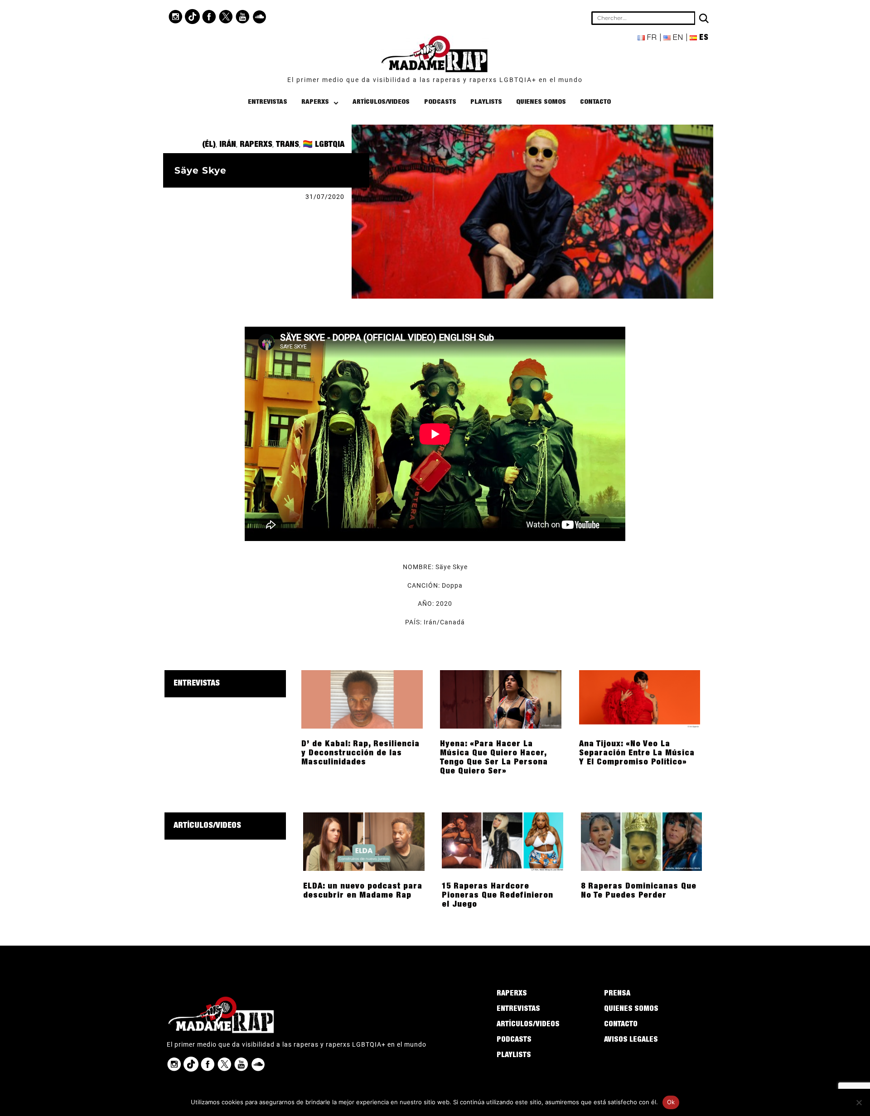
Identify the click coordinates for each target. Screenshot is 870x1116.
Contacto (595, 102)
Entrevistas (267, 102)
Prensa (617, 994)
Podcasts (440, 102)
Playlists (486, 102)
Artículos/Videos (381, 102)
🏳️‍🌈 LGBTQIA (323, 145)
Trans (287, 145)
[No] (858, 1102)
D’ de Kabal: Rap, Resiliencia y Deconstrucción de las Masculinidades (360, 753)
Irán (227, 145)
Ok (671, 1102)
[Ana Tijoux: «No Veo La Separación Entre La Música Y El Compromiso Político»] (640, 698)
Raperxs (315, 102)
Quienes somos (541, 102)
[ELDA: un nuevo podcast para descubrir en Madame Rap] (364, 841)
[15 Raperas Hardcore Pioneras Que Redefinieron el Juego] (502, 841)
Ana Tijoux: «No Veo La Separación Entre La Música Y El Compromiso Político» (637, 753)
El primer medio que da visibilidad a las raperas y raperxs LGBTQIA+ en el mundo (435, 79)
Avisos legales (631, 1040)
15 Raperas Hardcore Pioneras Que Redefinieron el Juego (497, 896)
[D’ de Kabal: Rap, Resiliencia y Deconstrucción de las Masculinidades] (362, 698)
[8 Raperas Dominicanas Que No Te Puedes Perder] (641, 841)
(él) (209, 145)
